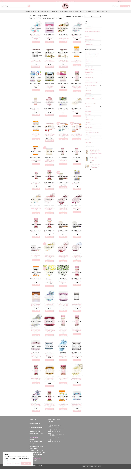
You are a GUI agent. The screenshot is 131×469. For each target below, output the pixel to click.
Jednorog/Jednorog (89, 77)
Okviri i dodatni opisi (89, 95)
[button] (2, 1)
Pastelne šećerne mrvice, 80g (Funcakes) (36, 232)
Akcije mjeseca (88, 28)
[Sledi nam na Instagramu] (33, 460)
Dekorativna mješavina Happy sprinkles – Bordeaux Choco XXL (63, 208)
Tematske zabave (88, 130)
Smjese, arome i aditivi (90, 117)
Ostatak (87, 59)
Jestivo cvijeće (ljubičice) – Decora (77, 232)
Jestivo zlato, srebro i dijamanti (92, 54)
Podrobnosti (14, 460)
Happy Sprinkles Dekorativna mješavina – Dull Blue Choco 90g (63, 355)
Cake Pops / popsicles (89, 39)
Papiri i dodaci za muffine (90, 103)
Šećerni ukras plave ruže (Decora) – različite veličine (63, 135)
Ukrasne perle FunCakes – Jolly (36, 184)
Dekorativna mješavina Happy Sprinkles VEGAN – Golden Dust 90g (76, 380)
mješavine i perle (89, 58)
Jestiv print (53, 11)
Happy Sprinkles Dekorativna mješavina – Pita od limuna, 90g (49, 281)
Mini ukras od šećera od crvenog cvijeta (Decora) (36, 159)
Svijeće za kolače (88, 127)
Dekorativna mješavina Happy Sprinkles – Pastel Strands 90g (36, 330)
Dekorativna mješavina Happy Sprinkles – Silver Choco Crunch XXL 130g (77, 355)
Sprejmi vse (26, 463)
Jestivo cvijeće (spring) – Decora (63, 232)
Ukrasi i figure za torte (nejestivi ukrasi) (92, 133)
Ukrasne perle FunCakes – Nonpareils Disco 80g (36, 379)
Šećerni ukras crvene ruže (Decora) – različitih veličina (49, 135)
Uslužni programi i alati (90, 137)
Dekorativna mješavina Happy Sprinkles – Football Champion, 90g (63, 281)
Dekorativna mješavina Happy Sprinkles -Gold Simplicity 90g (35, 306)
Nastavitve (8, 463)
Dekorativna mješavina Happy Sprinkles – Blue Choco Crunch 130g (49, 355)
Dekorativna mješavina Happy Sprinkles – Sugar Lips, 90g (63, 256)
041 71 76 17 (40, 433)
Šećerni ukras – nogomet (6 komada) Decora (35, 280)
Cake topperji (45, 11)
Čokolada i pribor (89, 44)
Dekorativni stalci (89, 67)
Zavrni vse (17, 463)
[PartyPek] (65, 6)
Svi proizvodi (35, 11)
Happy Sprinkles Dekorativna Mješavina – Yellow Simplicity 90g (49, 160)
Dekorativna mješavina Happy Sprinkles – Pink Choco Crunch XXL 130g (36, 355)
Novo (98, 11)
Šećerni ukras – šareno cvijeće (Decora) (63, 405)
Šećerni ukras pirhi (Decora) (36, 135)
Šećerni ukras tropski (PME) (36, 85)
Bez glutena (87, 34)
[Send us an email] (129, 1)
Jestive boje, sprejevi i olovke (91, 82)
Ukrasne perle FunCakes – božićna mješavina (63, 159)
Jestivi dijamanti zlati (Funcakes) (63, 85)
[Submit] (29, 6)
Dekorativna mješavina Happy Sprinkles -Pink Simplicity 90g (49, 37)
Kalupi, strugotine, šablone (90, 85)
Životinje (87, 139)
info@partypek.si (34, 437)
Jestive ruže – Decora (63, 183)
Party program (73, 11)
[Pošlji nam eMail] (36, 460)
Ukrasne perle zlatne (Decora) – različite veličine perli (49, 61)
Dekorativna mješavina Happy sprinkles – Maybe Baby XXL (36, 37)
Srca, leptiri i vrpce (89, 119)
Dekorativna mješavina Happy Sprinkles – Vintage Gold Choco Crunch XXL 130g (49, 380)
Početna (32, 18)
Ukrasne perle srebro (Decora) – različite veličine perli (35, 61)
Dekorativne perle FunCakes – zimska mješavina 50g (63, 330)
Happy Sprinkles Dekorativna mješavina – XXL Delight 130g (77, 256)
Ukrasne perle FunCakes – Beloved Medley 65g (77, 280)
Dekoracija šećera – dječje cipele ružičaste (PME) (49, 110)
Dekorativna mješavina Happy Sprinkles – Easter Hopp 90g (49, 256)
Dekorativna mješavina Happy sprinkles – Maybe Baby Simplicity (77, 37)
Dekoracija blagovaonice (45, 18)
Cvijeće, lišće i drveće (89, 47)
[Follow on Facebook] (126, 1)
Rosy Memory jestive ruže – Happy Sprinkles (77, 207)
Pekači (53, 439)
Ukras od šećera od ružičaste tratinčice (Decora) (76, 61)
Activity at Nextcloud (56, 425)
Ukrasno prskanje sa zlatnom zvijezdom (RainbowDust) (49, 86)
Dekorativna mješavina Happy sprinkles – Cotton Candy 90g (36, 406)
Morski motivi (88, 93)
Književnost (87, 88)
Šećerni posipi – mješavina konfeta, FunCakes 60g (49, 184)
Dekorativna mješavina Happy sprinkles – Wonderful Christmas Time (63, 37)
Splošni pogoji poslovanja (35, 458)
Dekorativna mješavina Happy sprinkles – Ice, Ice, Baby (36, 208)
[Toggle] (100, 36)
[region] (18, 459)
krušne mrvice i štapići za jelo (92, 56)
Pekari (86, 109)
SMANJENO (104, 11)
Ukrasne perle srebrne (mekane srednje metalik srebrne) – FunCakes (77, 86)
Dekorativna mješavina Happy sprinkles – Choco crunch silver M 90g (77, 306)
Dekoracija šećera (89, 52)
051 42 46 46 (37, 431)
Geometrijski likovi (89, 72)
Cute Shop (27, 11)
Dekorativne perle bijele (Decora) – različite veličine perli (63, 61)
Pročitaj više (36, 41)
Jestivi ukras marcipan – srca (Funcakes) (36, 110)
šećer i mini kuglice (90, 61)
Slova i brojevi (88, 114)
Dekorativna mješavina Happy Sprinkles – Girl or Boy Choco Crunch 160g (77, 406)
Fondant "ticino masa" (90, 69)
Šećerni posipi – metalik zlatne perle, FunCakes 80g (49, 405)
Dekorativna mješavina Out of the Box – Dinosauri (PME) (63, 111)
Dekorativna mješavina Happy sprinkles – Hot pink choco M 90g (49, 330)
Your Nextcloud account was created (58, 434)
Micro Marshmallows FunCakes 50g (63, 379)
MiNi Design (88, 90)
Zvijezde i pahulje (89, 142)
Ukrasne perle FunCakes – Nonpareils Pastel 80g (49, 232)
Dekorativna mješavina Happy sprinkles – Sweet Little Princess (49, 208)
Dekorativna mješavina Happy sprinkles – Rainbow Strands (76, 111)
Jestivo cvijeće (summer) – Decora (36, 256)
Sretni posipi (88, 63)
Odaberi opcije (35, 66)
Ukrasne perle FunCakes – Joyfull (77, 159)
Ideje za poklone (88, 74)
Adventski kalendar (89, 26)
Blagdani (87, 36)
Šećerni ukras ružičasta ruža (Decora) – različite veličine (76, 135)
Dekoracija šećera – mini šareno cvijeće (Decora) (77, 184)
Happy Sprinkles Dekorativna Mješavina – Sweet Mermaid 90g (49, 306)
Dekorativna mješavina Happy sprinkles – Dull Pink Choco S (63, 306)
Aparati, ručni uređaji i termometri (92, 31)
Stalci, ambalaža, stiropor (88, 11)
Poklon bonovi (63, 11)
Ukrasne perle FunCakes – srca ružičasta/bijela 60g (77, 330)
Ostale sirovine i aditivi (90, 98)
